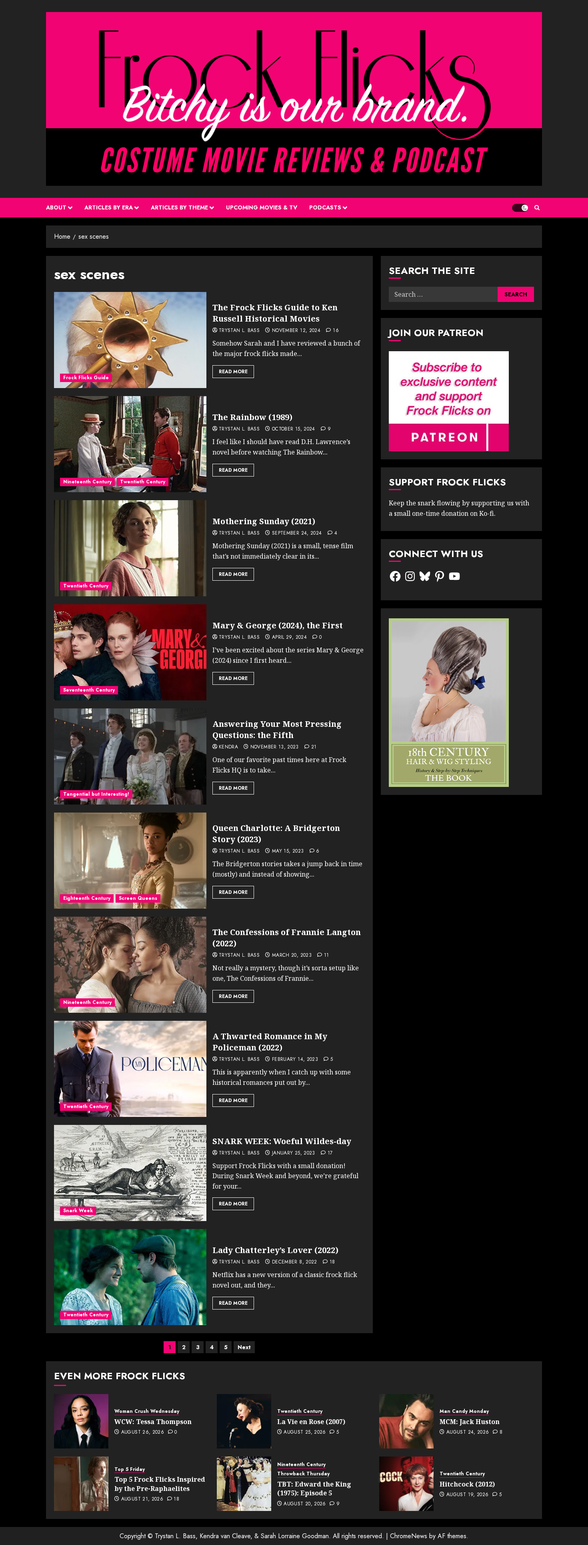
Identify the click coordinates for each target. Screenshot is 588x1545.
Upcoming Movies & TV (261, 207)
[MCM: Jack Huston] (406, 1421)
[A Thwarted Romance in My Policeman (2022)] (130, 1069)
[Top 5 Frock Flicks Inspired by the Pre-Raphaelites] (81, 1483)
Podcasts (325, 207)
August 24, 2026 (467, 1432)
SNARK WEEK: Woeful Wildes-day (281, 1141)
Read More (233, 371)
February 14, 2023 (295, 1059)
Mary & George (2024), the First (277, 625)
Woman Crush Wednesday (146, 1411)
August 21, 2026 (142, 1499)
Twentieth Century (142, 481)
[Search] (537, 207)
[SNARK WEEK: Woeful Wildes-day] (130, 1173)
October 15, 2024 (293, 429)
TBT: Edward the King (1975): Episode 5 (314, 1488)
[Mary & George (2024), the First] (130, 652)
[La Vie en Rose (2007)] (244, 1421)
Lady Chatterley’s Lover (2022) (275, 1250)
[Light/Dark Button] (520, 208)
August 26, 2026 (142, 1432)
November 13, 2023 (274, 747)
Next (244, 1347)
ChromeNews (408, 1536)
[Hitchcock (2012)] (406, 1483)
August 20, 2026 (305, 1504)
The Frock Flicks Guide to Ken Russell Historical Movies (275, 313)
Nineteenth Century (87, 481)
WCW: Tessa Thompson (153, 1421)
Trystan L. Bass (239, 331)
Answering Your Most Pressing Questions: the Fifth (277, 729)
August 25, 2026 (305, 1432)
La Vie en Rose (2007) (311, 1421)
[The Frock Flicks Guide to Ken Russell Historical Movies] (130, 340)
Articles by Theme (179, 207)
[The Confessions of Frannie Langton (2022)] (130, 965)
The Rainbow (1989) (252, 417)
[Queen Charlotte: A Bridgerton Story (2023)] (130, 861)
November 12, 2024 (296, 331)
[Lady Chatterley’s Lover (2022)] (130, 1277)
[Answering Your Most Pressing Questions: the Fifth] (130, 756)
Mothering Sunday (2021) (263, 521)
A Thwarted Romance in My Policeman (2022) (269, 1042)
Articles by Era (108, 207)
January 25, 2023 (293, 1153)
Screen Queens (138, 898)
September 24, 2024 (297, 533)
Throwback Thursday (303, 1474)
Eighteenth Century (86, 898)
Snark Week (78, 1210)
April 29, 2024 (289, 637)
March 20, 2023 (292, 955)
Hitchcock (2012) (467, 1484)
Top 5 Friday (129, 1469)
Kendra (228, 747)
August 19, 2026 (467, 1495)
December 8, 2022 (294, 1262)
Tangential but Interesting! (96, 794)
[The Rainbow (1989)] (130, 444)
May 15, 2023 (288, 851)
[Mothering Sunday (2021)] (130, 548)
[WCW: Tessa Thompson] (81, 1421)
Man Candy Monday (464, 1411)
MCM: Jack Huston (470, 1421)
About (56, 207)
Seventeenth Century (89, 690)
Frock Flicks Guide (86, 377)
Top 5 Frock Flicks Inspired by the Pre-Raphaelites (159, 1484)
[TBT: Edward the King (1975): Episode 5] (244, 1483)
